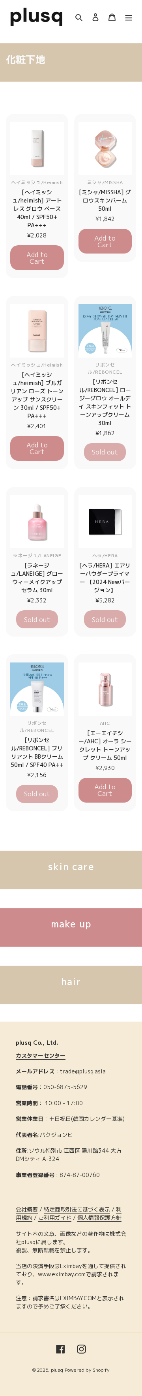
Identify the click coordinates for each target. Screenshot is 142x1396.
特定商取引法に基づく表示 (77, 1209)
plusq (57, 1370)
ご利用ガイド (54, 1217)
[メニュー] (128, 17)
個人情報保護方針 (99, 1217)
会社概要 (27, 1209)
